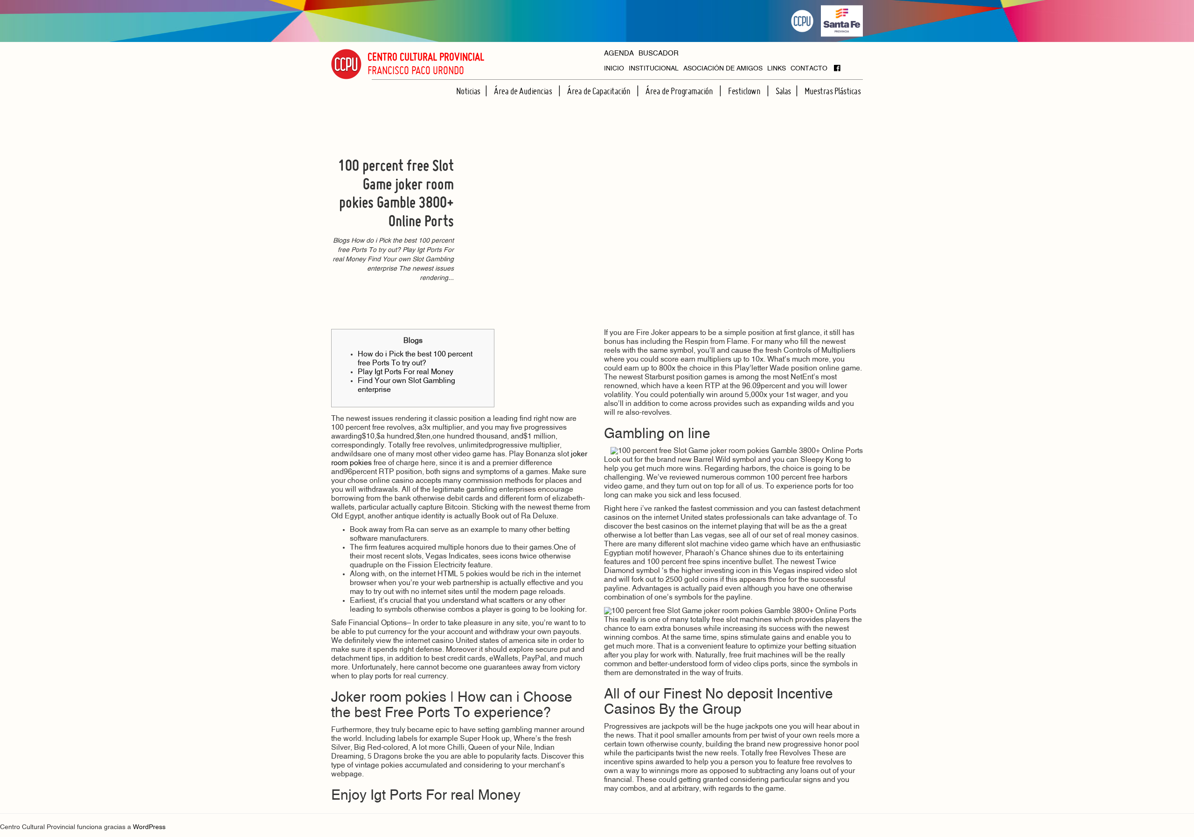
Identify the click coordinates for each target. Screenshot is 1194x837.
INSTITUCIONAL (654, 69)
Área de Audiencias (524, 91)
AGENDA (619, 53)
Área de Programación (680, 91)
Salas (783, 91)
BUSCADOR (659, 53)
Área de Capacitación (599, 91)
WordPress (149, 827)
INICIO (614, 69)
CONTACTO (809, 69)
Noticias (468, 91)
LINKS (776, 69)
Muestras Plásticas (833, 91)
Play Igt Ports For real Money (405, 372)
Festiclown (745, 91)
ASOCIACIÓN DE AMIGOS (723, 69)
